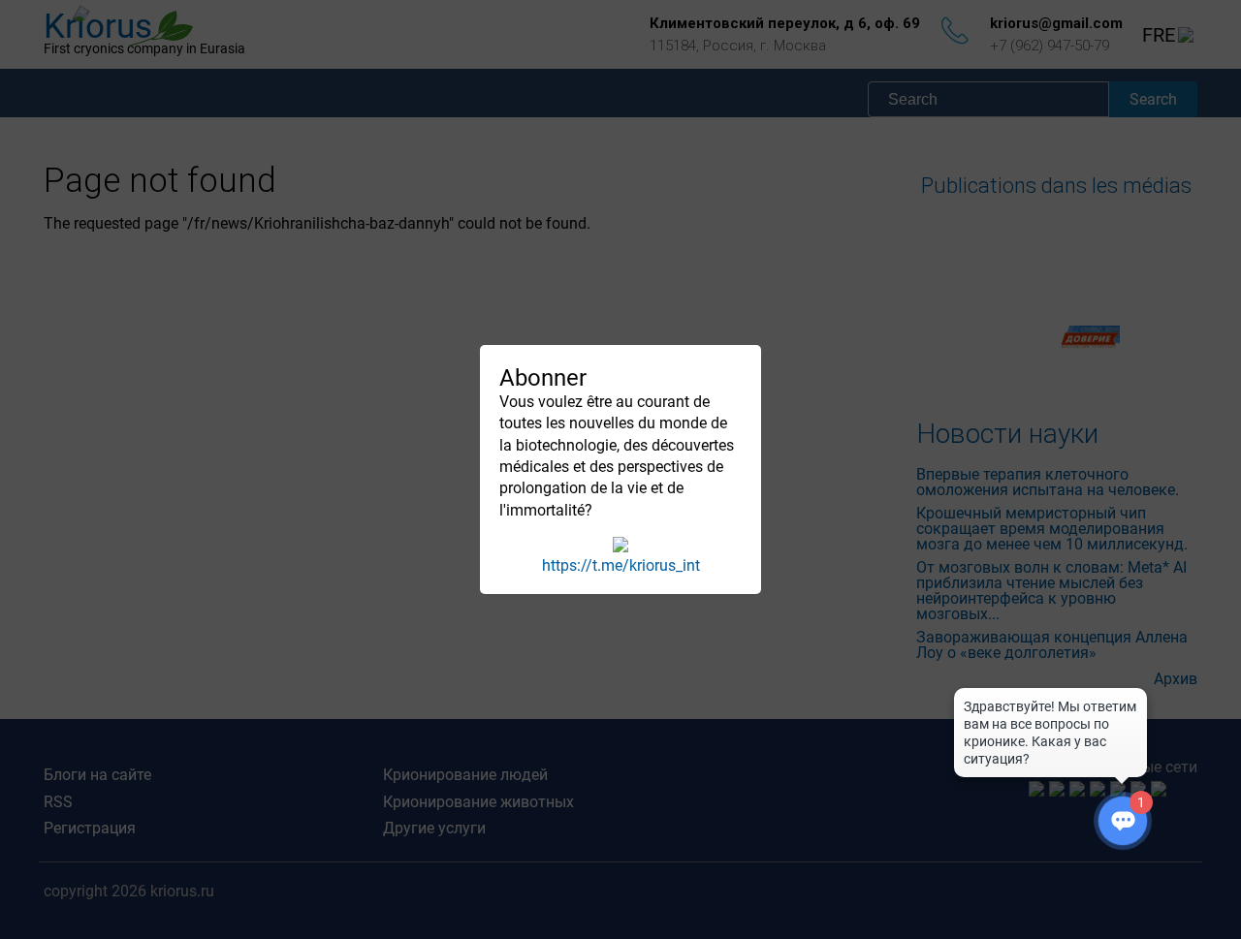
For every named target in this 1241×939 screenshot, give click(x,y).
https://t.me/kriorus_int (621, 565)
